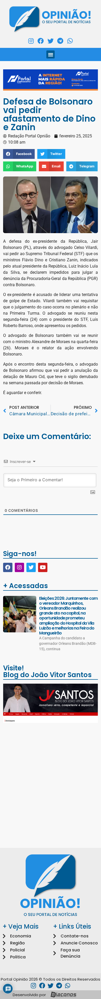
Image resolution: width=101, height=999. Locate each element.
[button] (50, 54)
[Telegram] (60, 40)
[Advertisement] (50, 779)
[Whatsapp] (70, 40)
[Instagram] (31, 40)
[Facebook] (41, 40)
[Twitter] (50, 40)
